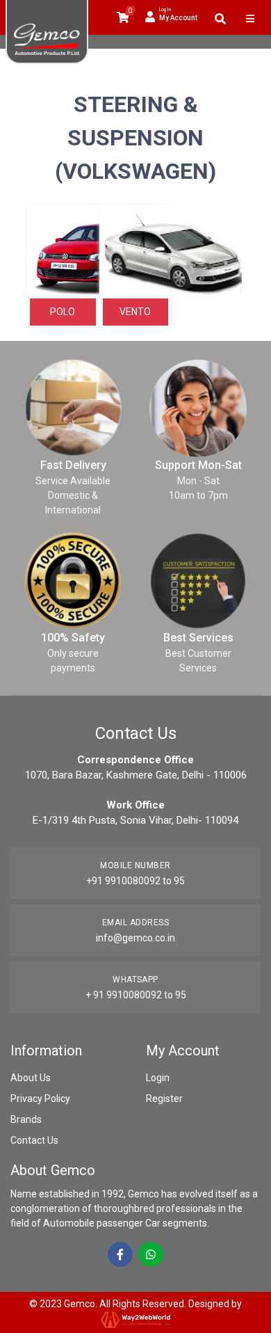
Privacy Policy (40, 1098)
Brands (26, 1119)
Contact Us (34, 1140)
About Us (30, 1077)
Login (158, 1077)
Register (164, 1098)
